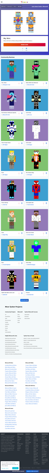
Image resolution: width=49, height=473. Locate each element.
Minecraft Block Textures (11, 394)
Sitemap (19, 445)
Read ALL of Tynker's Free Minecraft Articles (13, 353)
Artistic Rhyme (30, 234)
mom (2, 232)
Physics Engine (8, 320)
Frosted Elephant (6, 264)
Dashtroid (5, 294)
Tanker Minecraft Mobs (30, 379)
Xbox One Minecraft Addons (32, 400)
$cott (2, 172)
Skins (15, 6)
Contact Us (38, 467)
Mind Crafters (27, 318)
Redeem (27, 440)
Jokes (6, 318)
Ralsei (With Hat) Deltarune (32, 82)
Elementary (44, 443)
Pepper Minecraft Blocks (11, 401)
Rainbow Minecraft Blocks (11, 400)
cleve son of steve (30, 232)
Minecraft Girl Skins (9, 381)
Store (18, 450)
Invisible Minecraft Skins (11, 365)
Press (18, 440)
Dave (2, 262)
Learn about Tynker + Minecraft (40, 6)
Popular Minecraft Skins (10, 371)
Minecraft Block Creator (10, 388)
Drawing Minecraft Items (11, 424)
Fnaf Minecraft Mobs (30, 369)
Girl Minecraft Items (10, 426)
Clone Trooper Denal (5, 142)
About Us (19, 437)
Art (5, 314)
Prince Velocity (4, 202)
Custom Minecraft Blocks (11, 390)
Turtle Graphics (8, 332)
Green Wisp (28, 262)
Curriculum (27, 437)
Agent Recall (27, 314)
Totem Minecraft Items (10, 420)
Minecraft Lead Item (10, 411)
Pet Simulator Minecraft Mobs (32, 377)
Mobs (19, 322)
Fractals (6, 322)
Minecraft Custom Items (11, 413)
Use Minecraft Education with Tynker (12, 350)
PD (42, 457)
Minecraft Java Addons (30, 396)
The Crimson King (30, 172)
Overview (27, 436)
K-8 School (44, 453)
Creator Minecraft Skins (10, 373)
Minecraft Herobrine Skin (11, 383)
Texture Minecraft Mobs (31, 367)
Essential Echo (30, 294)
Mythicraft (27, 316)
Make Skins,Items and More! (10, 338)
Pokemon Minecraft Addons (32, 401)
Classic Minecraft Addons (31, 403)
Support (19, 439)
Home (4, 6)
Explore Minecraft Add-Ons (10, 344)
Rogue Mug (5, 234)
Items (19, 320)
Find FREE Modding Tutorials (10, 348)
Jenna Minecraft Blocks (10, 405)
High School (44, 446)
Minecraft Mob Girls (30, 373)
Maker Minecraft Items (10, 415)
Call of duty (28, 112)
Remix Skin (24, 44)
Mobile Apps (20, 443)
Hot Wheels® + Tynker (28, 344)
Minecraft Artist (30, 84)
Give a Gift (27, 439)
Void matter (28, 142)
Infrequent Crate (6, 84)
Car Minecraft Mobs (30, 375)
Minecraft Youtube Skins (11, 369)
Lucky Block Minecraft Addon (32, 390)
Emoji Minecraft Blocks (10, 398)
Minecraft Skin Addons (30, 394)
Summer (27, 453)
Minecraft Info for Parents (10, 352)
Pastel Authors (30, 204)
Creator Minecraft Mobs (31, 365)
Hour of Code (36, 463)
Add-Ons (19, 318)
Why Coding (28, 442)
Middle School (45, 445)
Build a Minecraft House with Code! (11, 346)
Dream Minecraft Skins (10, 377)
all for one (29, 114)
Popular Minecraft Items (11, 416)
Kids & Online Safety (26, 467)
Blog (18, 436)
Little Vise (5, 204)
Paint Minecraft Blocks (10, 392)
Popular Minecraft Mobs (31, 371)
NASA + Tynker (26, 342)
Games (6, 326)
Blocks (19, 316)
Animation (7, 324)
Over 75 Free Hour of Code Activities (30, 346)
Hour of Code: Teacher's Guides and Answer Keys (33, 348)
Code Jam (36, 462)
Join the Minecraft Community (11, 342)
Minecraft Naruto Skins (10, 375)
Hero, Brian (3, 82)
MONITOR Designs (31, 264)
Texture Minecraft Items (10, 422)
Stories (6, 328)
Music (6, 330)
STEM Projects (45, 460)
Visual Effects (7, 316)
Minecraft (9, 6)
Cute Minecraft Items (10, 428)
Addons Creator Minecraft (31, 388)
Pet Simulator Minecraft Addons (33, 398)
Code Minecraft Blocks (10, 403)
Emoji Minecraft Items (10, 418)
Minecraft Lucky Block (10, 396)
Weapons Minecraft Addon (31, 392)
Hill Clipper (5, 144)
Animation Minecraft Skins (11, 379)
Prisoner (28, 292)
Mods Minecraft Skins (10, 367)
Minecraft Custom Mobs (31, 383)
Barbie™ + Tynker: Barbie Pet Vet (30, 340)
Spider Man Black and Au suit (7, 292)
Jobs (18, 442)
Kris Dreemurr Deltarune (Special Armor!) (9, 112)
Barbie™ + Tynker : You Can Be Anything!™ (31, 338)
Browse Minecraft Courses (10, 340)
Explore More (24, 300)
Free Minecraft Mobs (30, 381)
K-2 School (44, 451)
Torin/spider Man (29, 202)
